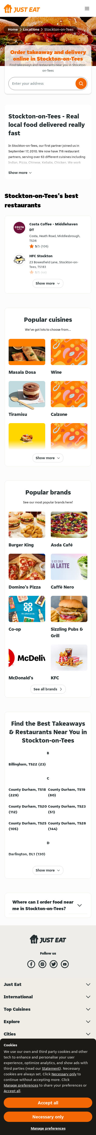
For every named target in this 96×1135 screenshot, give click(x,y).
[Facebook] (31, 964)
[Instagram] (42, 964)
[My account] (87, 8)
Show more (17, 172)
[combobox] (41, 83)
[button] (81, 83)
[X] (53, 964)
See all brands (45, 689)
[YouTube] (64, 964)
